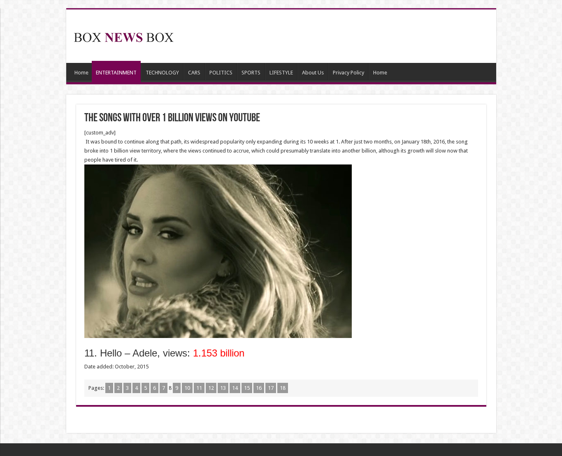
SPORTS (251, 72)
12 (211, 388)
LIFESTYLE (281, 72)
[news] (123, 36)
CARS (194, 72)
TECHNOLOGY (162, 72)
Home (81, 72)
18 (283, 388)
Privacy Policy (348, 72)
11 (199, 388)
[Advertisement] (340, 36)
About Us (313, 72)
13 (223, 388)
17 (271, 388)
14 (235, 388)
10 (187, 388)
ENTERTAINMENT (116, 72)
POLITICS (220, 72)
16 (259, 388)
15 (247, 388)
